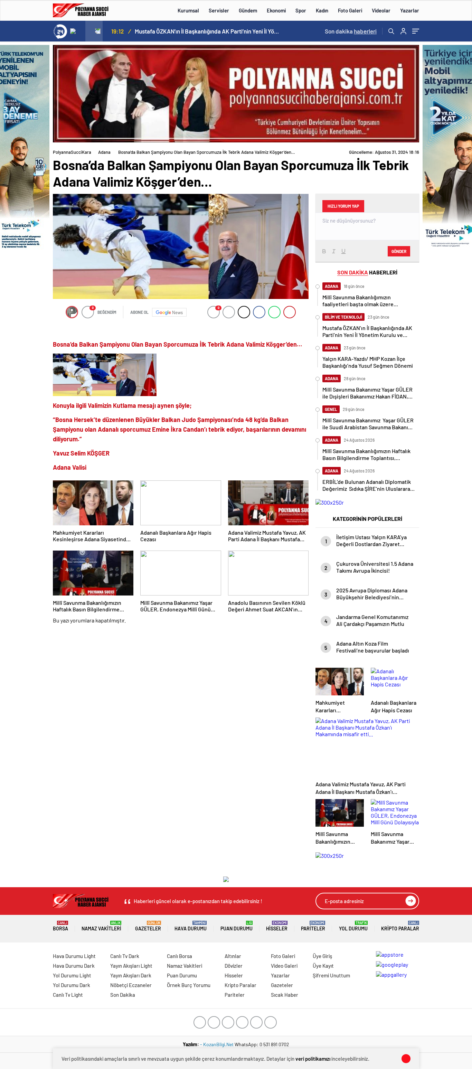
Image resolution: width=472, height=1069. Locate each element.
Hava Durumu (190, 926)
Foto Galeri (350, 10)
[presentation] (76, 31)
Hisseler (276, 926)
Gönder (398, 251)
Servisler (219, 10)
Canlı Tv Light (68, 995)
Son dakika (351, 31)
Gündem (248, 10)
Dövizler (234, 966)
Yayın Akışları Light (131, 966)
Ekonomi (276, 10)
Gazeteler (148, 926)
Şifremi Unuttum (331, 975)
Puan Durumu (236, 926)
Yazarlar (409, 10)
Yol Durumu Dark (71, 985)
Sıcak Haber (284, 995)
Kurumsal (188, 10)
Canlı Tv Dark (124, 956)
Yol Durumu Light (72, 975)
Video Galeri (284, 966)
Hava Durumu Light (74, 956)
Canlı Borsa (179, 956)
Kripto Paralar (400, 926)
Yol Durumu (353, 926)
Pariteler (313, 926)
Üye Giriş (322, 956)
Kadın (322, 10)
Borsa (60, 926)
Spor (300, 10)
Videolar (381, 10)
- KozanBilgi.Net (217, 1044)
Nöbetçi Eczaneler (131, 985)
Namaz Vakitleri (101, 926)
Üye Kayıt (323, 966)
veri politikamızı (312, 1059)
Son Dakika (122, 995)
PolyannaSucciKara (72, 152)
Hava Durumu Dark (74, 966)
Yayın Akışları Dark (130, 975)
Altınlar (233, 956)
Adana (104, 152)
